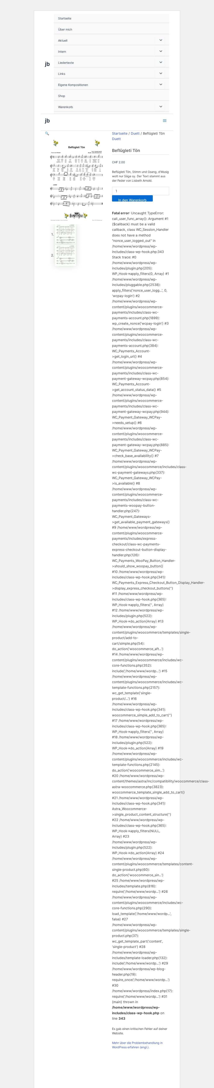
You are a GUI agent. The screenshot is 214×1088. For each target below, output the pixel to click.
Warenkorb (65, 107)
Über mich (65, 29)
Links (61, 73)
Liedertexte (66, 62)
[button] (47, 133)
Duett (135, 133)
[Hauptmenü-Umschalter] (164, 120)
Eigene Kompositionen (73, 85)
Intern (62, 51)
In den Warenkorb (132, 200)
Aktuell (62, 40)
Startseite (64, 18)
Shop (61, 96)
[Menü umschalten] (160, 40)
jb (47, 64)
